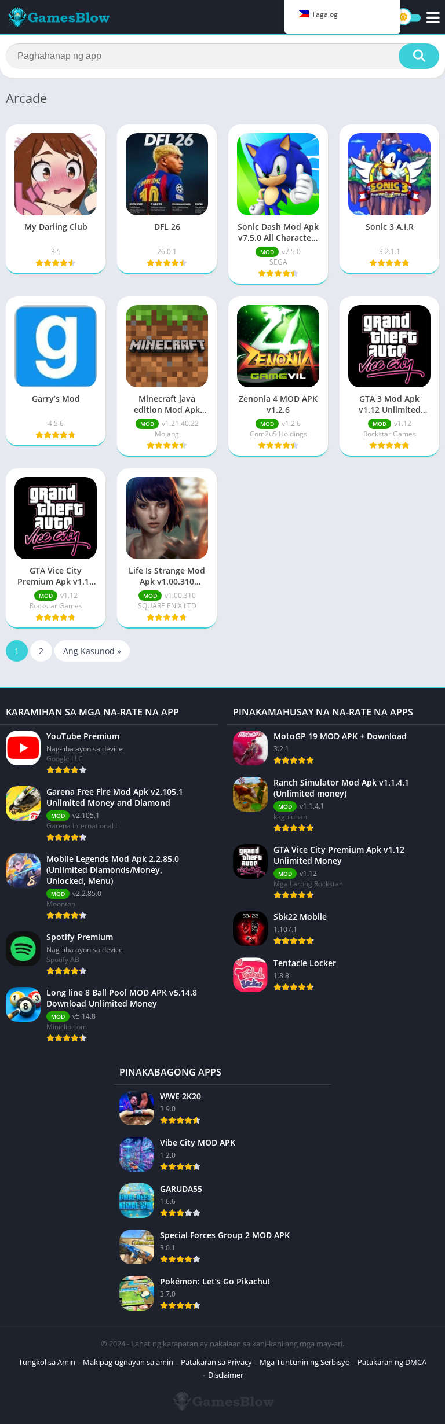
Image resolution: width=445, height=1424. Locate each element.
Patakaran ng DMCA (392, 1362)
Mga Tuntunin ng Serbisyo (305, 1362)
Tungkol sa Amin (47, 1362)
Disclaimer (225, 1375)
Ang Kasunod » (92, 650)
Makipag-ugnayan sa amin (128, 1362)
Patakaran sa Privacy (216, 1362)
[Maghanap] (419, 56)
